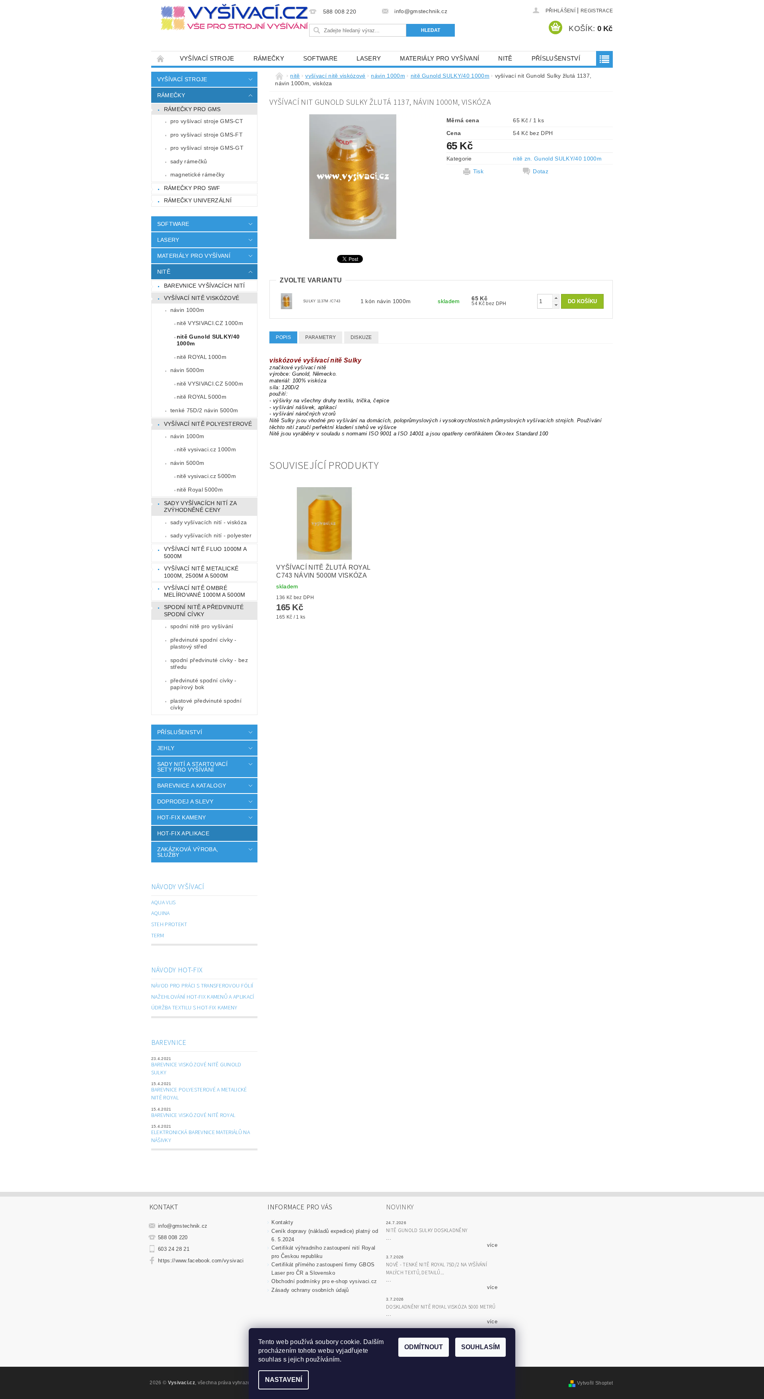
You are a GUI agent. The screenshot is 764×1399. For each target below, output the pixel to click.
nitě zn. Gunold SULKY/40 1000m (557, 158)
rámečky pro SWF (192, 188)
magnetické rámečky (197, 174)
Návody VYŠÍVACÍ (178, 887)
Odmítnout (423, 1347)
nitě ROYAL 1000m (201, 357)
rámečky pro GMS (192, 109)
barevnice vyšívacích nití (204, 285)
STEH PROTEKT (169, 925)
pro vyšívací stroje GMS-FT (206, 134)
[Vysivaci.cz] (234, 17)
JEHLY (166, 748)
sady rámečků (188, 161)
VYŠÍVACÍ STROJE (207, 58)
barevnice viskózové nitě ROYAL (193, 1115)
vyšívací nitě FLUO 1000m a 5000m (205, 552)
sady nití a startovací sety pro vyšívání (192, 767)
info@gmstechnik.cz (183, 1226)
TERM (157, 936)
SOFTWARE (320, 58)
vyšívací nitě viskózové (201, 298)
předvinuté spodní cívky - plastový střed (203, 643)
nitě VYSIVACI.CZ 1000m (210, 323)
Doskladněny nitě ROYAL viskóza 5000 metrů (440, 1307)
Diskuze (361, 337)
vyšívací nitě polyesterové (208, 424)
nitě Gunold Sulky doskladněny (426, 1230)
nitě (505, 58)
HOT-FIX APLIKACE (183, 833)
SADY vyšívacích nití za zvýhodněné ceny (200, 506)
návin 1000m (187, 310)
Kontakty (282, 1222)
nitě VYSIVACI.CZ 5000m (210, 383)
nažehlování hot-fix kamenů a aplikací (202, 997)
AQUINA (160, 913)
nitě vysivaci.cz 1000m (206, 449)
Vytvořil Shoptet (595, 1383)
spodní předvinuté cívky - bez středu (209, 663)
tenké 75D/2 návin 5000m (204, 410)
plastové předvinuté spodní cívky (206, 704)
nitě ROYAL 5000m (201, 397)
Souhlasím (480, 1347)
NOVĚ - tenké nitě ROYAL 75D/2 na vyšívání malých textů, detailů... (436, 1268)
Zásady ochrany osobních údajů (310, 1290)
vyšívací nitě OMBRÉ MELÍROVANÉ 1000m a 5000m (205, 591)
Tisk (478, 171)
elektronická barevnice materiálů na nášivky (200, 1136)
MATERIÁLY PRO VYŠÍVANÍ (439, 58)
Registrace (597, 11)
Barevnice (169, 1043)
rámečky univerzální (198, 200)
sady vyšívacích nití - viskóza (208, 522)
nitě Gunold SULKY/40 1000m (208, 340)
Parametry (320, 337)
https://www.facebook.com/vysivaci (201, 1261)
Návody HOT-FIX (177, 970)
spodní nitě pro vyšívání (202, 626)
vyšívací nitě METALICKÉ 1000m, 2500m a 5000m (201, 572)
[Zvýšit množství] (555, 298)
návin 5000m (187, 370)
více (492, 1245)
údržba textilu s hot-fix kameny (194, 1008)
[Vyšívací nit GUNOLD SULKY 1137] (286, 301)
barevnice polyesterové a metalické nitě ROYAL (199, 1094)
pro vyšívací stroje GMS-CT (206, 121)
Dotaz (540, 171)
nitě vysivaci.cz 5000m (206, 476)
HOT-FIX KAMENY (181, 817)
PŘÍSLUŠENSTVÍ (556, 58)
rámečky (268, 58)
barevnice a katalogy (191, 785)
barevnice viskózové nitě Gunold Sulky (196, 1069)
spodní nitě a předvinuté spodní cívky (204, 610)
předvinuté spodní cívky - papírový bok (203, 684)
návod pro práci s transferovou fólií (202, 986)
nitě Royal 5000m (200, 489)
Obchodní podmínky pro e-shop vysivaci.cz (324, 1281)
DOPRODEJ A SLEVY (185, 801)
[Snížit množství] (555, 305)
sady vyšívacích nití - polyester (210, 535)
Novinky (400, 1207)
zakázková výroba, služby (187, 852)
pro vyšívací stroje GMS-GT (207, 148)
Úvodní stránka (160, 58)
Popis (283, 337)
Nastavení (283, 1379)
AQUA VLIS (163, 903)
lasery (369, 58)
